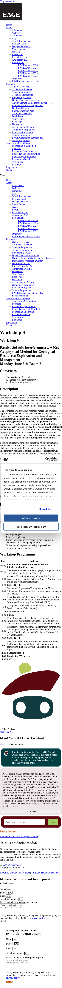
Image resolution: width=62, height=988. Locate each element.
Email (3, 896)
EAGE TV (17, 54)
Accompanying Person (23, 127)
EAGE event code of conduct (26, 81)
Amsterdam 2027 (20, 60)
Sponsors (16, 148)
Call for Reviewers (21, 86)
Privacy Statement (8, 831)
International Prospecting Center (27, 105)
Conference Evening (22, 113)
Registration (11, 167)
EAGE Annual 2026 (28, 65)
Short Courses (18, 119)
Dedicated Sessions (21, 108)
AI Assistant (18, 30)
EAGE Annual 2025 (28, 68)
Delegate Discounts (21, 46)
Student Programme (21, 135)
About (9, 27)
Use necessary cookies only (31, 527)
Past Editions (18, 62)
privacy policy (38, 918)
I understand (31, 811)
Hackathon (17, 124)
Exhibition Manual (21, 159)
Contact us (11, 170)
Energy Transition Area (23, 111)
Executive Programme (22, 132)
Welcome (16, 33)
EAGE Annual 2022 (28, 76)
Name (3, 889)
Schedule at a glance (21, 41)
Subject (4, 892)
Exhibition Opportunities (24, 151)
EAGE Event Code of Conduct (15, 872)
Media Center (18, 49)
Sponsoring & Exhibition (18, 143)
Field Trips (17, 121)
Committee (17, 35)
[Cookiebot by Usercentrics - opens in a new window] (45, 459)
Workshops (17, 116)
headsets (16, 51)
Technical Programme (22, 94)
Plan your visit (19, 43)
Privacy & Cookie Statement (46, 872)
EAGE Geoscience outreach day (27, 137)
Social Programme (20, 140)
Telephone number (9, 899)
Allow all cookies (31, 518)
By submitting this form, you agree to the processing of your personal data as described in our (30, 916)
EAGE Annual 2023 (28, 73)
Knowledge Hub (20, 57)
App (14, 38)
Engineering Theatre (21, 97)
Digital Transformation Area (25, 100)
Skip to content (7, 1)
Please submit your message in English (18, 902)
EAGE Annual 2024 (28, 70)
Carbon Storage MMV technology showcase (33, 103)
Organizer (17, 78)
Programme (11, 84)
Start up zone (18, 162)
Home (9, 25)
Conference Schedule (22, 89)
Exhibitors (17, 164)
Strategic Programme (22, 92)
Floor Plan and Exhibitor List (26, 154)
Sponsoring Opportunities (24, 156)
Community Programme (23, 129)
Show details (45, 509)
